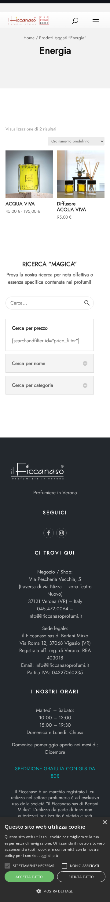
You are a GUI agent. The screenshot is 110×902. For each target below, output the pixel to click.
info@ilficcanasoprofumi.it (55, 616)
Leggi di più (48, 855)
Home (29, 38)
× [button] (104, 822)
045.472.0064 (52, 608)
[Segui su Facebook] (48, 533)
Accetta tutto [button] (29, 876)
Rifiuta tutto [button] (81, 876)
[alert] (55, 859)
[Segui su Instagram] (61, 533)
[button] (7, 866)
